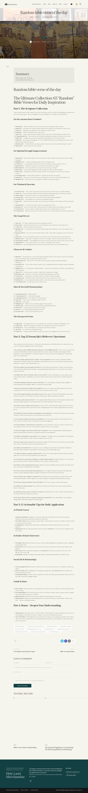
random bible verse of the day (21, 631)
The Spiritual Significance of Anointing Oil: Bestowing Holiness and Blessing (59, 748)
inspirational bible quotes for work (34, 629)
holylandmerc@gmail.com (73, 772)
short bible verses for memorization (38, 631)
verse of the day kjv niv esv (54, 631)
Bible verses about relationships (25, 747)
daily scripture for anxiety (65, 626)
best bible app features (20, 626)
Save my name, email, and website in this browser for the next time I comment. (33, 667)
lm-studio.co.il (78, 790)
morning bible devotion (49, 629)
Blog (44, 37)
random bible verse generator (63, 629)
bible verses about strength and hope (36, 626)
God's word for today (19, 629)
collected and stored (38, 680)
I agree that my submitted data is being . (29, 680)
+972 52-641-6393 (71, 775)
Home (31, 17)
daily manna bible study (52, 626)
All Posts (36, 17)
